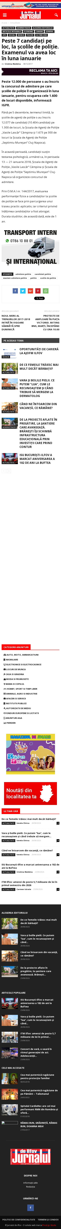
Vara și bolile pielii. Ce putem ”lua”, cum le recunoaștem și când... (37, 939)
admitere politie (23, 274)
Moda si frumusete (17, 679)
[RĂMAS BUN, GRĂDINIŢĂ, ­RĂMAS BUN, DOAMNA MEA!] (10, 1126)
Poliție (30, 35)
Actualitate (8, 28)
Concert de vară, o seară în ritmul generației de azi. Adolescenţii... (36, 1052)
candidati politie (43, 274)
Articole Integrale (12, 31)
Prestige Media (49, 1225)
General (50, 31)
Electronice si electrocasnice (23, 664)
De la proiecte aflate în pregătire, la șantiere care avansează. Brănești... (35, 971)
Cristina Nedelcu (13, 64)
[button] (56, 15)
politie (33, 278)
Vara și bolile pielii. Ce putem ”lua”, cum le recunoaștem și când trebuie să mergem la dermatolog (37, 388)
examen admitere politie (15, 278)
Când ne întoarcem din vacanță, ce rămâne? (38, 406)
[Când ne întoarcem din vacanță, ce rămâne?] (10, 407)
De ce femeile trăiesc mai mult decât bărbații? (39, 367)
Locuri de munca (16, 669)
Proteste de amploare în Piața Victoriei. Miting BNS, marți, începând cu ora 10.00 (45, 322)
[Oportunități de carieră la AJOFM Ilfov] (10, 353)
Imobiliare (11, 659)
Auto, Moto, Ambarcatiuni (22, 654)
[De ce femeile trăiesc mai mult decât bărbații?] (10, 368)
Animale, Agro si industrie (21, 693)
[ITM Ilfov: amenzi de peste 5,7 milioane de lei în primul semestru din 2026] (10, 1037)
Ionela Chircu (23, 823)
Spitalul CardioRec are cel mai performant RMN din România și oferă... (39, 1109)
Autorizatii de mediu (18, 708)
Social (12, 35)
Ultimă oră (41, 35)
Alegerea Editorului (43, 28)
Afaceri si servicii (16, 698)
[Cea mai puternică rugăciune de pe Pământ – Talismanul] (10, 1094)
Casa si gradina (14, 674)
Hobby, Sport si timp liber (21, 688)
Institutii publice (16, 703)
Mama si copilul (14, 683)
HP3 (4, 35)
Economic (28, 31)
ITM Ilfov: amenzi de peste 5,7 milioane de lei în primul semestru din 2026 (29, 883)
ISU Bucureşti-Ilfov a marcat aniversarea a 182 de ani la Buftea (37, 459)
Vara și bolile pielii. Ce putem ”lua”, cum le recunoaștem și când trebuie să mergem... (26, 835)
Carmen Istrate (24, 889)
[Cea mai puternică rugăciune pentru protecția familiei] (10, 1078)
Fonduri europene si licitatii (22, 713)
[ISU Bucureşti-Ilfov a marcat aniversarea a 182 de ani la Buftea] (10, 458)
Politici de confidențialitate (18, 1219)
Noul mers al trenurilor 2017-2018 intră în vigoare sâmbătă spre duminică (16, 322)
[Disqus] (30, 518)
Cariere (39, 31)
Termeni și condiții (48, 1219)
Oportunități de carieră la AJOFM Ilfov (39, 351)
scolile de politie (48, 278)
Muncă (21, 35)
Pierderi (11, 722)
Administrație (23, 28)
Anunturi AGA (13, 718)
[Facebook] (30, 1208)
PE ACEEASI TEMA (14, 340)
